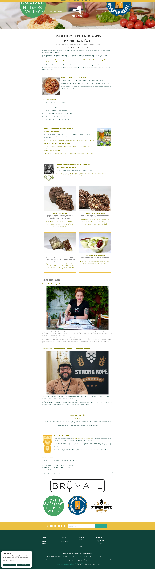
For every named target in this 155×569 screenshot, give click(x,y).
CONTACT (44, 541)
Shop (106, 11)
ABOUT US (44, 540)
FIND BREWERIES (82, 542)
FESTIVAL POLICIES (82, 544)
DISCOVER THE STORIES (65, 541)
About (110, 11)
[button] (52, 11)
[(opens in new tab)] (77, 485)
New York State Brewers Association (82, 438)
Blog (55, 11)
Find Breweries (61, 11)
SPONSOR (44, 543)
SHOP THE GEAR (64, 540)
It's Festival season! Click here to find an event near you (77, 0)
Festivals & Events (46, 11)
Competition (98, 11)
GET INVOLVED (81, 546)
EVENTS (80, 539)
